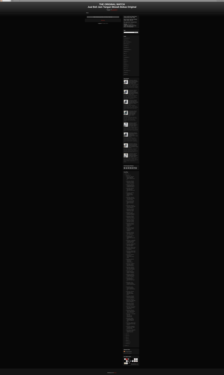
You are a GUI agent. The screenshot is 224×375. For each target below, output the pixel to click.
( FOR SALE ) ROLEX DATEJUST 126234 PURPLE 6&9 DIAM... (130, 182)
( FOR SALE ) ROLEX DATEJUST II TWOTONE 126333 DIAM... (130, 256)
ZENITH (125, 74)
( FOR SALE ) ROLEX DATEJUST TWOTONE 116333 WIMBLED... (130, 206)
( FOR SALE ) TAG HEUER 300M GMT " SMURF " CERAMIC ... (130, 271)
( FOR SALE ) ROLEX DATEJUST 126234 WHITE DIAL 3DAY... (130, 210)
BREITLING (126, 43)
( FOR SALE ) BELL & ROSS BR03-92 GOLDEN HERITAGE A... (130, 279)
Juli (126, 333)
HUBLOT (125, 51)
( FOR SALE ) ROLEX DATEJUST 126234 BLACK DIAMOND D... (130, 297)
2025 (126, 345)
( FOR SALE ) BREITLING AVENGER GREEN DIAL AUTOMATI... (130, 244)
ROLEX (125, 66)
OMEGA (125, 61)
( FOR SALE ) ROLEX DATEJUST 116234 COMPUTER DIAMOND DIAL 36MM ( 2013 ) (133, 155)
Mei (126, 337)
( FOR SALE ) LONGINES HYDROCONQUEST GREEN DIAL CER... (130, 241)
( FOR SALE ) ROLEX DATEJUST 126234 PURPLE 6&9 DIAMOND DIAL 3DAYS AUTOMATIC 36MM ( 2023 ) (133, 92)
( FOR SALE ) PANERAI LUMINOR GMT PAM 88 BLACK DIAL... (130, 327)
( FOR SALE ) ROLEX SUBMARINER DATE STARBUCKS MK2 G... (130, 185)
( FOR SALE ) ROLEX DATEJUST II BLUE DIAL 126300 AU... (130, 233)
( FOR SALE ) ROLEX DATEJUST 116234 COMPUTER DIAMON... (130, 225)
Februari (127, 341)
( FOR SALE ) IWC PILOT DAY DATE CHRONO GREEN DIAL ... (130, 307)
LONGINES (126, 57)
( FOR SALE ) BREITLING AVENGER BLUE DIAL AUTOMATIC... (130, 248)
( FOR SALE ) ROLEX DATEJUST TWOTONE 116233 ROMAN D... (130, 300)
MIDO (125, 59)
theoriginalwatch (128, 351)
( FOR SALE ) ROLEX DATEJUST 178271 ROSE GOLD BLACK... (130, 217)
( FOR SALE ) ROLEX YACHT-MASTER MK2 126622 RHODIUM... (130, 311)
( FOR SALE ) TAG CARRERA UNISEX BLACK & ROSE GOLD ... (130, 284)
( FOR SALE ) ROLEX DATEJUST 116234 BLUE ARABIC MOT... (130, 304)
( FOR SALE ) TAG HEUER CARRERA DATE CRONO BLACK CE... (130, 288)
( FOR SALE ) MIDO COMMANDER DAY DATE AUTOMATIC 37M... (130, 320)
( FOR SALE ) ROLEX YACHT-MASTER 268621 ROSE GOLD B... (130, 178)
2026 (126, 173)
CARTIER (125, 45)
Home (87, 12)
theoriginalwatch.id (114, 10)
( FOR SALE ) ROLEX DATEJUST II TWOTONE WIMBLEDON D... (130, 261)
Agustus (127, 175)
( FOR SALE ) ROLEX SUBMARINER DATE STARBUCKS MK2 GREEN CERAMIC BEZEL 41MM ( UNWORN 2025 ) (130, 113)
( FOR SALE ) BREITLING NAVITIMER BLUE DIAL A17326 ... (130, 323)
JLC (124, 55)
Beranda (103, 20)
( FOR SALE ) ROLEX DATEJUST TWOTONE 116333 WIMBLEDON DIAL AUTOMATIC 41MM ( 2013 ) (133, 145)
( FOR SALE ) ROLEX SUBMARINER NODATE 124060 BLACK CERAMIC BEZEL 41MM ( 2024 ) (133, 134)
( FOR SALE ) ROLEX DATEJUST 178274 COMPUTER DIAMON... (130, 229)
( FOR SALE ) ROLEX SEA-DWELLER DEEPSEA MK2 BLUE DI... (130, 190)
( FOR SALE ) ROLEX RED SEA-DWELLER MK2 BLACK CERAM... (130, 268)
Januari (127, 343)
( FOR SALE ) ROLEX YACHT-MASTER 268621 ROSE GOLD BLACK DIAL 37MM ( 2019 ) (133, 82)
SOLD (125, 68)
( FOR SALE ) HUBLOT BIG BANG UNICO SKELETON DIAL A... (130, 264)
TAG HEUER (126, 70)
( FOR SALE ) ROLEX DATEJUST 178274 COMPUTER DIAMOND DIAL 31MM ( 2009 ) (133, 124)
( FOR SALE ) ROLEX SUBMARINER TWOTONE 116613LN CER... (130, 237)
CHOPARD (126, 47)
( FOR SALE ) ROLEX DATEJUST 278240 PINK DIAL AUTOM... (130, 220)
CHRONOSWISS (127, 49)
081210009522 (115, 9)
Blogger (115, 372)
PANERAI (125, 64)
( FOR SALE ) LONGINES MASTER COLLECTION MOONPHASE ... (130, 315)
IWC (124, 53)
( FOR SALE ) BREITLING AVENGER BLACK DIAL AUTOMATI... (130, 252)
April (127, 338)
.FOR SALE (126, 38)
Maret (127, 340)
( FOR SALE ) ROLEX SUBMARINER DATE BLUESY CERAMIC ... (130, 275)
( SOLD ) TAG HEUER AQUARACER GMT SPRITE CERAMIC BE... (130, 202)
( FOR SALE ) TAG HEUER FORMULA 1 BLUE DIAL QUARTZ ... (130, 213)
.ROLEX (125, 40)
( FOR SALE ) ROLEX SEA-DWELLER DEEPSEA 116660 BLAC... (130, 293)
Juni (127, 335)
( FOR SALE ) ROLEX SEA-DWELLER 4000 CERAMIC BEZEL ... (130, 198)
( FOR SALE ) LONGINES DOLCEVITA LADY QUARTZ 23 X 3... (130, 331)
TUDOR (125, 72)
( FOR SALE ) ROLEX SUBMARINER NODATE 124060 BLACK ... (130, 194)
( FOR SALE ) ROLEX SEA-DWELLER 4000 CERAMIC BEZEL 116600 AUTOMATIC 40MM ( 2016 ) (133, 102)
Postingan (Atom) (105, 23)
